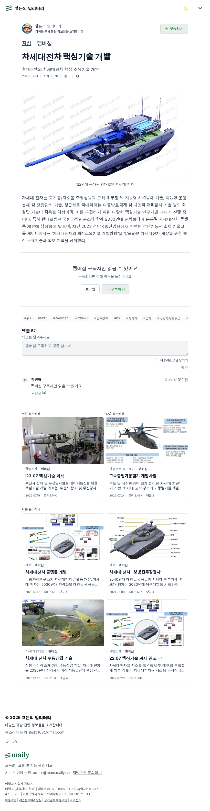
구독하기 (177, 28)
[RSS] (15, 741)
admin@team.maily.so (51, 772)
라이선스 (75, 800)
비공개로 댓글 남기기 (174, 360)
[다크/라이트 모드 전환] (186, 8)
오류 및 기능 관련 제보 (35, 765)
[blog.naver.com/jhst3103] (7, 741)
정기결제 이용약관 (55, 800)
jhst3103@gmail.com (46, 732)
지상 (26, 43)
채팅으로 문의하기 (87, 772)
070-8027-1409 (63, 789)
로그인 (90, 289)
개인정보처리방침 (30, 800)
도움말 (10, 765)
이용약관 (10, 800)
